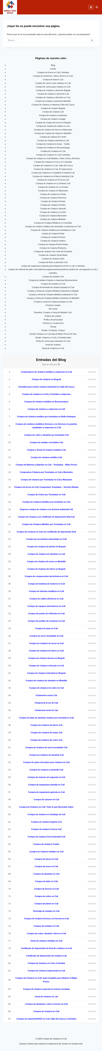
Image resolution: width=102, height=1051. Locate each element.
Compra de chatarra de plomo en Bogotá (46, 547)
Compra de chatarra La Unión (53, 212)
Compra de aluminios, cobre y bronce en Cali (53, 76)
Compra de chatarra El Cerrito (53, 137)
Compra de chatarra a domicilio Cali (53, 94)
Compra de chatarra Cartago (53, 119)
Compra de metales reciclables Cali (46, 442)
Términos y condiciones (53, 323)
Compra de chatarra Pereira (53, 237)
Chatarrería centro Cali (46, 695)
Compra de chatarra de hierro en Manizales (53, 130)
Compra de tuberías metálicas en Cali (46, 591)
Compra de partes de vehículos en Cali (46, 613)
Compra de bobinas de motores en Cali (46, 584)
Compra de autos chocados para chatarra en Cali (46, 762)
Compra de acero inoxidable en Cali (46, 636)
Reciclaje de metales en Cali (46, 911)
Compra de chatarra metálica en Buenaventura (46, 402)
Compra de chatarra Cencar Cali (46, 829)
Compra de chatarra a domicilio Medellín (53, 101)
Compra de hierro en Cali (46, 859)
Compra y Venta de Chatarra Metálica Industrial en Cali (53, 294)
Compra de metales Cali (53, 277)
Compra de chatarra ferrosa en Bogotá (46, 658)
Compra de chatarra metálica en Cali (46, 852)
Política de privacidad (53, 320)
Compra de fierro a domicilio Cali (53, 262)
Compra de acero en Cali (46, 866)
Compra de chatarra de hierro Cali (46, 725)
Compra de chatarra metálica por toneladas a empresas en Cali (53, 226)
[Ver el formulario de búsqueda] (97, 7)
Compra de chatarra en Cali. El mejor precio (53, 169)
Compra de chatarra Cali (53, 112)
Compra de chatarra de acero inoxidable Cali (46, 747)
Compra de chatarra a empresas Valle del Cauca (53, 105)
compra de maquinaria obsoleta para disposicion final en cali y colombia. (53, 266)
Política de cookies (53, 316)
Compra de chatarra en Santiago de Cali (46, 814)
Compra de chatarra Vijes (53, 259)
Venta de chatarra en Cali (53, 348)
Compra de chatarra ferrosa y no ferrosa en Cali (46, 919)
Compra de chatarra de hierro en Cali (46, 651)
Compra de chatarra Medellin (53, 219)
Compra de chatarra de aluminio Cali (46, 755)
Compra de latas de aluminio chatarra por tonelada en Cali (46, 718)
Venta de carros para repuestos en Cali (53, 341)
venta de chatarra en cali (46, 997)
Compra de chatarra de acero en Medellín (46, 561)
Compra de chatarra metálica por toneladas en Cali (53, 230)
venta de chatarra (53, 345)
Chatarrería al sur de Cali (46, 703)
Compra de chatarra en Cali (46, 1011)
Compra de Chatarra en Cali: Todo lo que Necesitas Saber (46, 807)
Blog (53, 65)
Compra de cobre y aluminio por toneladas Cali (46, 435)
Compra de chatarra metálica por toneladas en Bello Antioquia (46, 417)
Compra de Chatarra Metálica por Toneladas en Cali (46, 524)
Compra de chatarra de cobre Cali (46, 740)
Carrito (53, 69)
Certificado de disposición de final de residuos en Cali (46, 948)
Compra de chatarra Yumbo (46, 844)
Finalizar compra (53, 305)
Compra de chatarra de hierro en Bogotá (46, 569)
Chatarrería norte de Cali (46, 710)
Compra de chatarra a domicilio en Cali (53, 97)
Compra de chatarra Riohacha (53, 248)
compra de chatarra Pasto (53, 234)
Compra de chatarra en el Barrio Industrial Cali (53, 176)
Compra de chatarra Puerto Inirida (53, 244)
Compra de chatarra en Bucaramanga (53, 148)
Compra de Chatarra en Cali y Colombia (46, 963)
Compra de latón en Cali (46, 881)
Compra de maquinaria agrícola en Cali (46, 792)
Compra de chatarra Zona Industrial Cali (46, 837)
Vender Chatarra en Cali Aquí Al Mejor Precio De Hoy (52, 334)
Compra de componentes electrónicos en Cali (46, 576)
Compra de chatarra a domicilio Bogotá (53, 90)
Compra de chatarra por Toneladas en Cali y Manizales (46, 480)
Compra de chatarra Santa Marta (53, 255)
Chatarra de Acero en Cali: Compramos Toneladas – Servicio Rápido (46, 487)
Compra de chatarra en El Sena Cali (53, 180)
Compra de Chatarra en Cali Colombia (53, 155)
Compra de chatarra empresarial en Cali (46, 971)
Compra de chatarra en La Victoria (53, 187)
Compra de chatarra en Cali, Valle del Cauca (53, 165)
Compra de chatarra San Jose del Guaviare (53, 251)
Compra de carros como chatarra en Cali (53, 83)
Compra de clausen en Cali (46, 799)
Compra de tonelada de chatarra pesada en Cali (53, 287)
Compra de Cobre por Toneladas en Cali (46, 495)
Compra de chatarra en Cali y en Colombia (53, 162)
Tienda (53, 327)
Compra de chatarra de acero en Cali (46, 643)
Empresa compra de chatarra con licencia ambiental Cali (46, 509)
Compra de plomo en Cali (46, 904)
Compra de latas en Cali (46, 628)
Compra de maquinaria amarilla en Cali (46, 785)
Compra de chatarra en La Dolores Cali (53, 183)
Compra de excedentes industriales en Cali (46, 539)
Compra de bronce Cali (53, 80)
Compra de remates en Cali (53, 284)
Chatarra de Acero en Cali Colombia (53, 72)
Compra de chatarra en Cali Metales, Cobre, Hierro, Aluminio (53, 158)
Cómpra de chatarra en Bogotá (46, 379)
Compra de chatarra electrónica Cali (53, 140)
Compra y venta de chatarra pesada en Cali (53, 302)
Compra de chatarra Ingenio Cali (46, 822)
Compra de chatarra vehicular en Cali (46, 666)
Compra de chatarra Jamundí (53, 209)
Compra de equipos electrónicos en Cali (46, 606)
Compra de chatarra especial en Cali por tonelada (46, 989)
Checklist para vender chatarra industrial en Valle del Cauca (46, 387)
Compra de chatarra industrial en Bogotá (46, 673)
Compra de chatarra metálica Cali (46, 457)
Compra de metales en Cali (46, 926)
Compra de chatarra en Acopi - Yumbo (53, 144)
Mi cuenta (53, 309)
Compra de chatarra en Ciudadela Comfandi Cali (53, 173)
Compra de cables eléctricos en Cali (46, 599)
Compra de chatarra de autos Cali (46, 733)
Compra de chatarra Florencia (53, 198)
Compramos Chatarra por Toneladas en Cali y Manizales (46, 472)
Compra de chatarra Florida (53, 201)
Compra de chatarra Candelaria (53, 115)
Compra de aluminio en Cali (46, 874)
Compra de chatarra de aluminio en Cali (46, 554)
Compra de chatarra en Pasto (53, 194)
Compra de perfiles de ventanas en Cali (46, 621)
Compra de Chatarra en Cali (53, 151)
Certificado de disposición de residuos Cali (46, 956)
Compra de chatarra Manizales (53, 216)
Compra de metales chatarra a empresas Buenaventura (53, 280)
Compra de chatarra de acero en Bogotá (53, 123)
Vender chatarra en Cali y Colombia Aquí (53, 338)
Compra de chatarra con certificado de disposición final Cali (46, 517)
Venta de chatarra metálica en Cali (46, 941)
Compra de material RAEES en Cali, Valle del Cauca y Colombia (46, 1019)
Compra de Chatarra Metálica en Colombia (53, 223)
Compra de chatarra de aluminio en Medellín (46, 681)
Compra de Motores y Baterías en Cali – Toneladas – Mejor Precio (46, 465)
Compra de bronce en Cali (46, 889)
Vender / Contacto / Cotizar (53, 330)
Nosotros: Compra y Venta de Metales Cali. (53, 312)
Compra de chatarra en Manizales (53, 191)
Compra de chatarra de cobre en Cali (46, 688)
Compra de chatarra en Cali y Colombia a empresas (46, 394)
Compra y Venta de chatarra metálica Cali (46, 450)
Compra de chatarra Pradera (53, 241)
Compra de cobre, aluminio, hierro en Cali (46, 933)
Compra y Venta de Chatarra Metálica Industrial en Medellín (53, 298)
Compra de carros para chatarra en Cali (53, 87)
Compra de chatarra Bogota (53, 108)
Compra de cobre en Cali (46, 896)
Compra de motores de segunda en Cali (46, 777)
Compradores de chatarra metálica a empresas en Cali (46, 372)
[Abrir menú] (90, 7)
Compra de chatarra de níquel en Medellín (53, 133)
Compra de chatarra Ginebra (53, 205)
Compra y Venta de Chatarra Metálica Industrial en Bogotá (53, 291)
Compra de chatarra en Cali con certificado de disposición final (46, 532)
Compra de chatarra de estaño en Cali (53, 126)
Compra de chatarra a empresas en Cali (46, 409)
